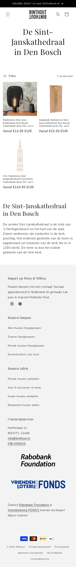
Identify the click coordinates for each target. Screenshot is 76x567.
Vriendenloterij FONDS (24, 510)
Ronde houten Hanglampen (26, 345)
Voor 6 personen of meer (24, 387)
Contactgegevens (40, 559)
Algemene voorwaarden (30, 553)
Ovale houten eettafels (23, 396)
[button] (8, 14)
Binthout (20, 547)
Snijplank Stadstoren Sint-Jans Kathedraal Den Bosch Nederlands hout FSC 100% (54, 122)
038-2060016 (17, 443)
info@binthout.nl (19, 438)
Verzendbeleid (54, 553)
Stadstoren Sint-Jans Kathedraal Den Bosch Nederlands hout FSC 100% (18, 122)
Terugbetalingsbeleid (40, 547)
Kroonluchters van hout (23, 354)
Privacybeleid (62, 547)
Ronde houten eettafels (23, 378)
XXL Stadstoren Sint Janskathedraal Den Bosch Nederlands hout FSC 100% (18, 178)
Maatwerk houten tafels (23, 405)
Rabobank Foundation (34, 504)
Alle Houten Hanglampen (24, 327)
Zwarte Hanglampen (21, 336)
